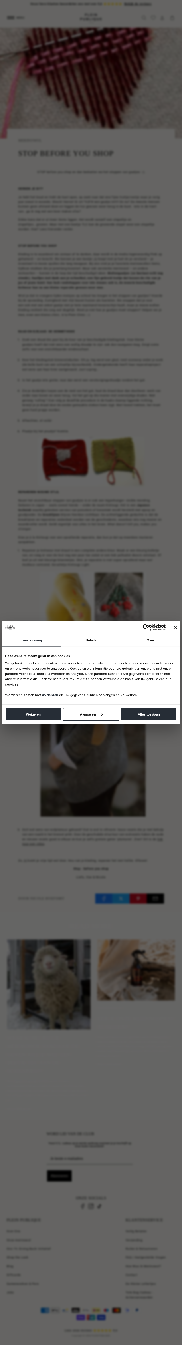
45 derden (50, 695)
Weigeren (33, 714)
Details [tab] (91, 640)
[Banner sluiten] (175, 627)
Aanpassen (88, 714)
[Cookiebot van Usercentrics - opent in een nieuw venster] (146, 627)
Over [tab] (150, 640)
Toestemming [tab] (31, 640)
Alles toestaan (149, 714)
